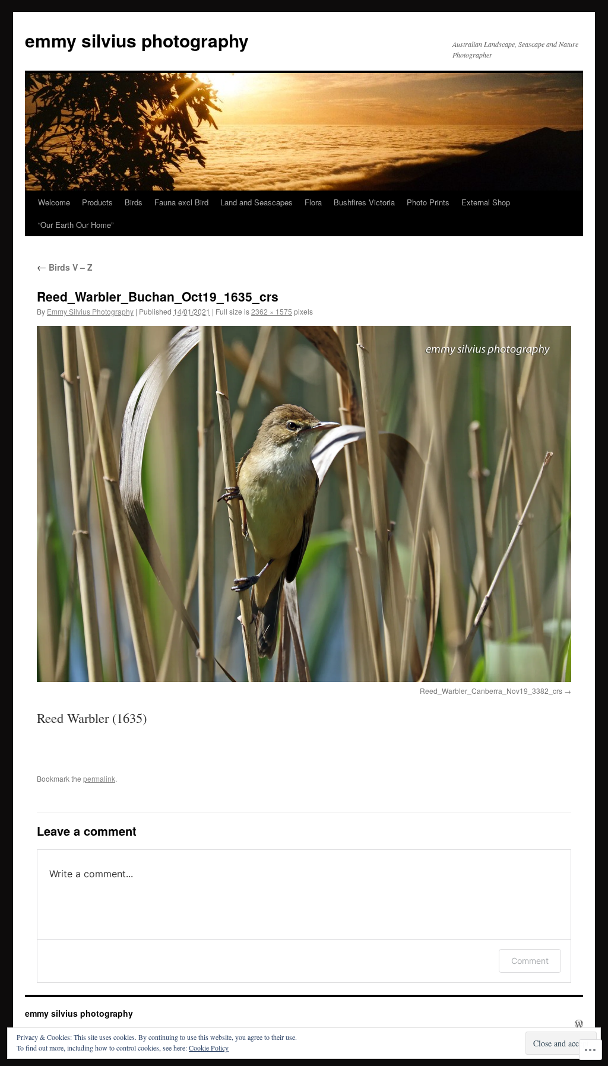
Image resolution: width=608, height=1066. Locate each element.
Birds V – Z (65, 267)
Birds (133, 202)
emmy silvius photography (137, 40)
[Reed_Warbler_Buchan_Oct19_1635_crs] (304, 504)
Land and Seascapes (256, 202)
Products (97, 202)
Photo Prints (428, 202)
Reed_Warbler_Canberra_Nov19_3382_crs (491, 691)
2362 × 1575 (271, 311)
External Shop (485, 202)
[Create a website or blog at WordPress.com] (579, 1024)
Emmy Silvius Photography (90, 311)
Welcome (54, 202)
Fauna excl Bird (181, 202)
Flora (313, 202)
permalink (99, 778)
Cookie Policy (209, 1047)
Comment (530, 961)
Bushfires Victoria (364, 202)
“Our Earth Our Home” (75, 224)
